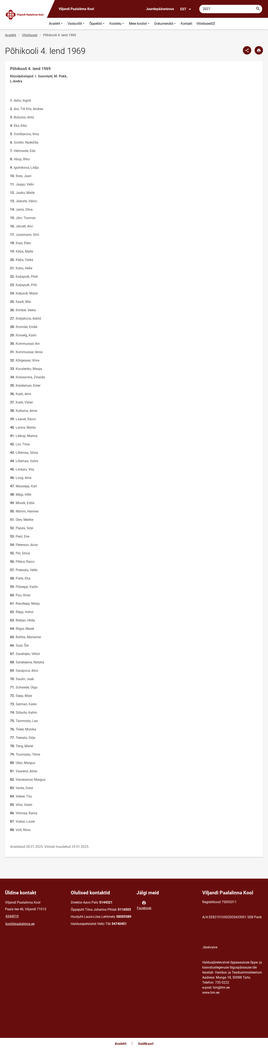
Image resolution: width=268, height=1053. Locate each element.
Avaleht (54, 24)
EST (183, 9)
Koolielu (115, 24)
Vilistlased (206, 23)
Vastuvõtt (75, 24)
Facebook (144, 908)
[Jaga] (247, 50)
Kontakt (186, 24)
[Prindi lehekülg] (259, 50)
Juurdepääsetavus (160, 9)
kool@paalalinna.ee (20, 924)
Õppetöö (95, 24)
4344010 (12, 916)
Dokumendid (163, 24)
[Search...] (258, 9)
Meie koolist (138, 24)
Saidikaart (145, 1044)
